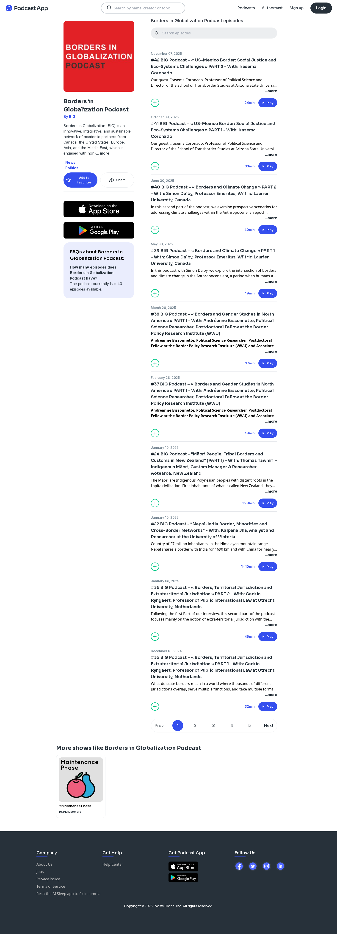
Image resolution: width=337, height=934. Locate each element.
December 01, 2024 (166, 651)
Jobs (40, 871)
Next (268, 725)
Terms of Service (50, 886)
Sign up (297, 8)
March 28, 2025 (163, 308)
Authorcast (272, 8)
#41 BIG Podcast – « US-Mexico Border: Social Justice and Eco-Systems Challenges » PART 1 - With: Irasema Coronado (213, 130)
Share (121, 180)
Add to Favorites (84, 180)
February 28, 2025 (165, 378)
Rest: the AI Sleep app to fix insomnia (68, 893)
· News (69, 162)
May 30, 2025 (162, 244)
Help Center (112, 864)
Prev (159, 725)
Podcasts (246, 8)
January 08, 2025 (165, 581)
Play (270, 103)
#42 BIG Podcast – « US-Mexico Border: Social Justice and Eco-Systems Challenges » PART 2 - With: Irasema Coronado (213, 66)
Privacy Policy (48, 878)
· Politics (71, 168)
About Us (44, 864)
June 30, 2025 (162, 181)
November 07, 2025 (166, 53)
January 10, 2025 (164, 447)
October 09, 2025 (165, 117)
